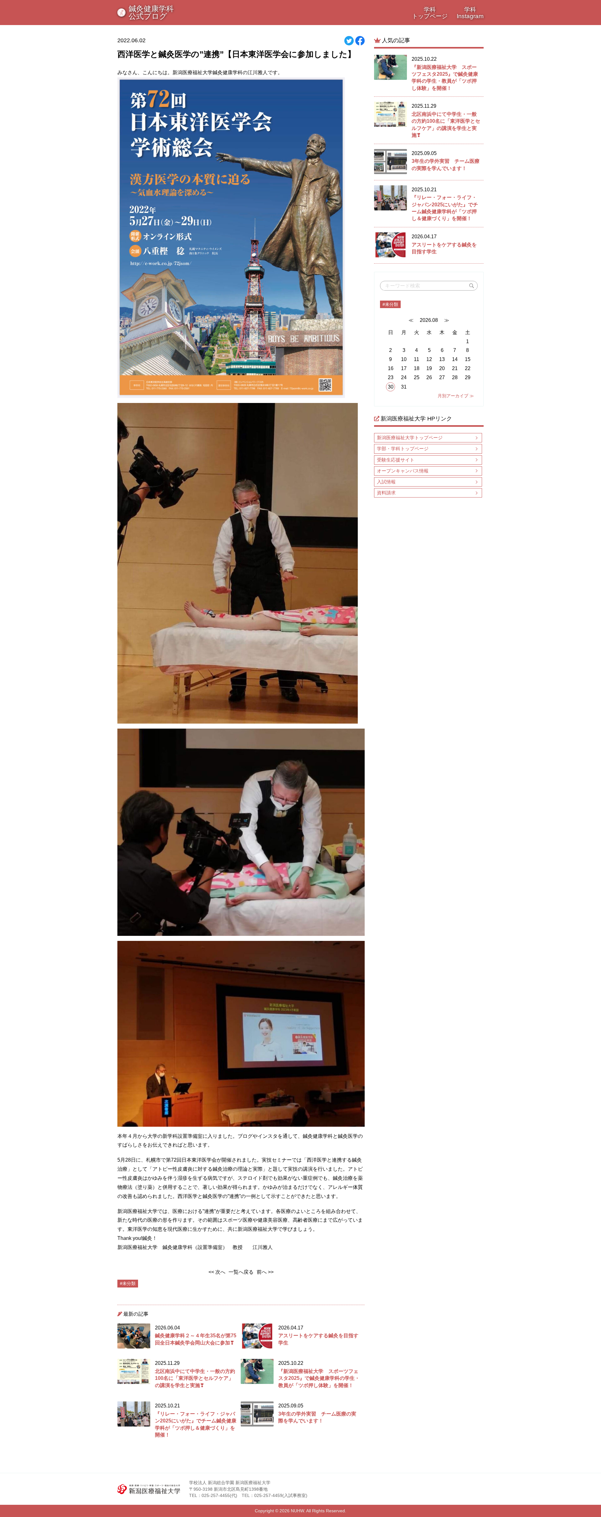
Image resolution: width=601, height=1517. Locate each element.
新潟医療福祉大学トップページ (410, 437)
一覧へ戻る (241, 1272)
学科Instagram (470, 12)
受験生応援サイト (395, 459)
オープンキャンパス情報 (403, 470)
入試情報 (386, 481)
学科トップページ (430, 12)
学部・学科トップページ (403, 448)
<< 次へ (216, 1272)
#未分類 (390, 304)
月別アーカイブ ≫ (456, 395)
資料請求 (386, 492)
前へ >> (265, 1272)
